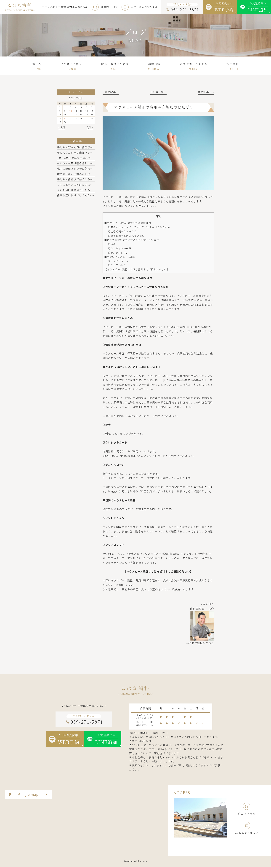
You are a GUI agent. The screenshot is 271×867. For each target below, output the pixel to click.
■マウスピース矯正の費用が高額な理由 (127, 223)
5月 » (90, 127)
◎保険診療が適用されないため (126, 235)
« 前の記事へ (111, 92)
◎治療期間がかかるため (122, 231)
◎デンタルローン (118, 252)
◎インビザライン (118, 261)
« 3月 (61, 127)
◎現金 (112, 244)
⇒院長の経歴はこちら (200, 643)
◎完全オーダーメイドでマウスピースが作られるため (139, 227)
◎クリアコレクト (118, 265)
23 (65, 118)
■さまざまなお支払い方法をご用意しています (131, 240)
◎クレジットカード (119, 248)
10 (70, 110)
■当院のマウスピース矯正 (119, 256)
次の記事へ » (206, 92)
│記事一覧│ (158, 92)
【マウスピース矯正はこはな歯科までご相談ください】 (136, 269)
